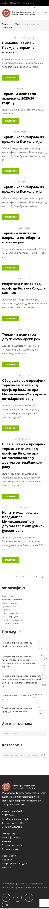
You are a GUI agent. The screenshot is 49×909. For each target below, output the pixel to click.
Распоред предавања (12, 599)
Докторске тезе (11, 623)
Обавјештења (9, 596)
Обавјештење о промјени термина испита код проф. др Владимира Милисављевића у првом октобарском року (24, 389)
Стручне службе (10, 849)
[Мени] (46, 13)
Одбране (6, 609)
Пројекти (7, 859)
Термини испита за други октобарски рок (21, 336)
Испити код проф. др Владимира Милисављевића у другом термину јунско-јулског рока (23, 521)
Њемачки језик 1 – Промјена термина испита (18, 47)
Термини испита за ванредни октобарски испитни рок (21, 237)
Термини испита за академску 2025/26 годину (19, 98)
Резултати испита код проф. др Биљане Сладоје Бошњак (24, 288)
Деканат (6, 841)
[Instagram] (29, 898)
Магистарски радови (13, 620)
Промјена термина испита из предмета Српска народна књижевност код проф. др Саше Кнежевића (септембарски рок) (22, 681)
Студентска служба (12, 845)
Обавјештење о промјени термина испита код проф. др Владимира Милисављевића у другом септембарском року (24, 455)
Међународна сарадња (14, 863)
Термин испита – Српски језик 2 (17, 697)
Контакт (6, 867)
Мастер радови (11, 616)
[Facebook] (6, 898)
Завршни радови (11, 613)
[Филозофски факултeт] (18, 13)
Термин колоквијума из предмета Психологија (23, 139)
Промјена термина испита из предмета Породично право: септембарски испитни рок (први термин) (18, 661)
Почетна (6, 24)
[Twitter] (17, 898)
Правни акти (9, 855)
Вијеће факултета (11, 837)
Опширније (10, 77)
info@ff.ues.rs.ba (26, 3)
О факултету (8, 833)
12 (35, 577)
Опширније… (19, 804)
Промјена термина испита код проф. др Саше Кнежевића (17, 644)
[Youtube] (6, 905)
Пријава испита (9, 606)
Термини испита (10, 603)
